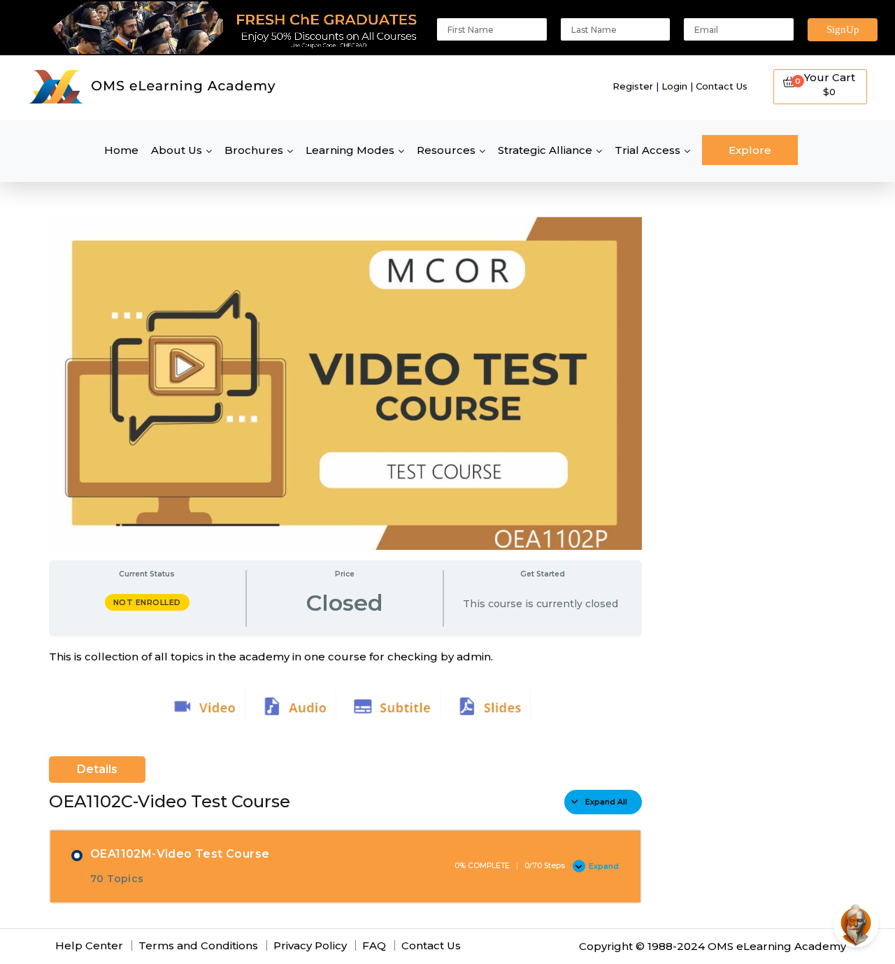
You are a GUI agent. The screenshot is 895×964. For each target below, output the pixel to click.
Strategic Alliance (545, 150)
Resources (446, 150)
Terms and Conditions (198, 945)
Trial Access (647, 150)
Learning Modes (350, 150)
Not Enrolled (147, 602)
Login (674, 86)
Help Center (89, 945)
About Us (176, 150)
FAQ (374, 945)
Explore (750, 150)
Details (97, 769)
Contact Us (721, 86)
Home (121, 150)
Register (633, 86)
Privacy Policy (310, 945)
